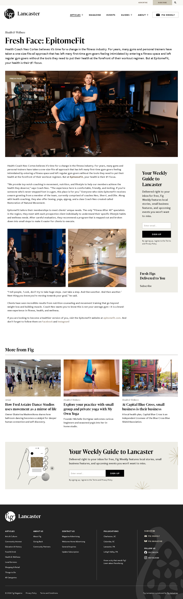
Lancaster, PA (109, 546)
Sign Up (156, 234)
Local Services (11, 562)
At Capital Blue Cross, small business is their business (143, 406)
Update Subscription (70, 551)
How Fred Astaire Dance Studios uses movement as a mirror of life (31, 406)
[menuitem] (76, 15)
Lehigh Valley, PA (111, 551)
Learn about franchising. (114, 563)
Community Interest (13, 541)
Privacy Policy (31, 593)
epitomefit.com (112, 318)
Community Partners (42, 546)
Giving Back (38, 541)
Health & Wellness (12, 556)
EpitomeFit (76, 177)
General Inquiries (69, 546)
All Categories (11, 577)
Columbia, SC (109, 541)
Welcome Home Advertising (73, 541)
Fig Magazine (155, 541)
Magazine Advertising (71, 536)
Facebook (47, 321)
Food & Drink (10, 551)
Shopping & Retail (12, 567)
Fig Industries (172, 593)
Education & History (13, 546)
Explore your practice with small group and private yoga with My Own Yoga (89, 409)
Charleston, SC (110, 536)
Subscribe (146, 286)
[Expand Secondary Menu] (175, 2)
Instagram (63, 321)
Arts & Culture (11, 536)
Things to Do (10, 572)
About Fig (37, 536)
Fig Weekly (154, 536)
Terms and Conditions (49, 593)
